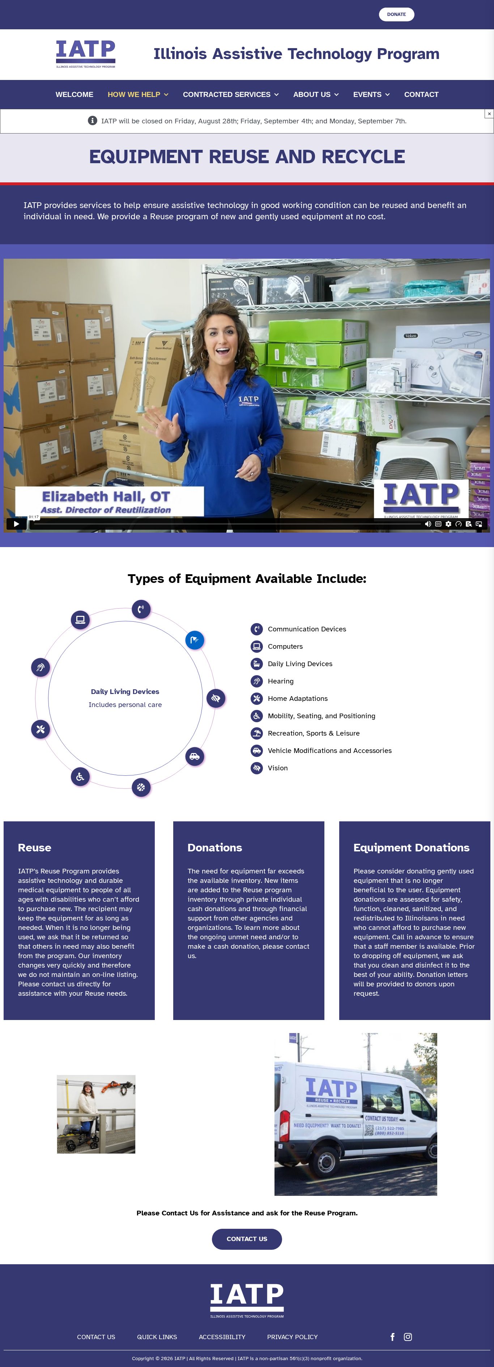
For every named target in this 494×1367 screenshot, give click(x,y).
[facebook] (393, 1337)
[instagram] (408, 1337)
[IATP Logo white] (247, 1282)
